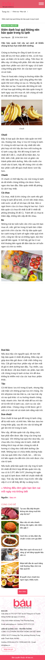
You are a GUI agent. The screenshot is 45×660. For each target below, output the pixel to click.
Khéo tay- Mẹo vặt (9, 25)
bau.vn (13, 497)
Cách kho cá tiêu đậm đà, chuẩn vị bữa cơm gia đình (31, 537)
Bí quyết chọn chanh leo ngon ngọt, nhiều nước (30, 578)
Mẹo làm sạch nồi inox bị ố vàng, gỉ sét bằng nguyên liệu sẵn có (32, 552)
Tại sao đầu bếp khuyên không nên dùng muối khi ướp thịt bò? (30, 511)
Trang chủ (5, 12)
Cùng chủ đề (8, 504)
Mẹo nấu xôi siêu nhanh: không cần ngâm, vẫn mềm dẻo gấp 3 (31, 525)
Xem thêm (22, 592)
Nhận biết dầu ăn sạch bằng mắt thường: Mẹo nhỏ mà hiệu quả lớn (31, 566)
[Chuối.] (21, 101)
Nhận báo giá (8, 649)
